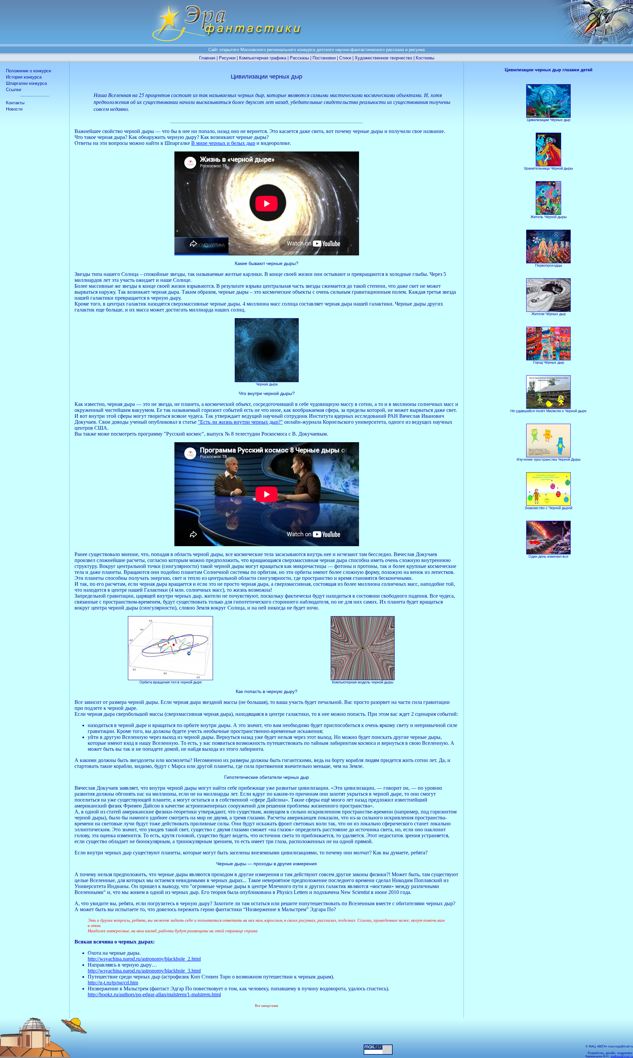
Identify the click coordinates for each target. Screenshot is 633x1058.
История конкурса (24, 77)
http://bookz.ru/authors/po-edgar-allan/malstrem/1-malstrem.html (154, 994)
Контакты (15, 102)
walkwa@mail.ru (622, 1056)
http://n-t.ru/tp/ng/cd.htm (113, 982)
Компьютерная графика (262, 57)
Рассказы (299, 57)
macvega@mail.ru (620, 1046)
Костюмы (425, 57)
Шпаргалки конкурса (26, 83)
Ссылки (13, 89)
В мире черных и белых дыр (223, 143)
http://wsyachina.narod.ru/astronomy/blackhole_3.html (144, 971)
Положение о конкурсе (28, 70)
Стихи (345, 57)
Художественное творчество (383, 57)
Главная (207, 57)
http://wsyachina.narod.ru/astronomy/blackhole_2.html (144, 959)
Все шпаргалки (266, 1005)
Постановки (324, 57)
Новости (14, 109)
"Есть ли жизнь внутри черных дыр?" (240, 422)
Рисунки (227, 57)
